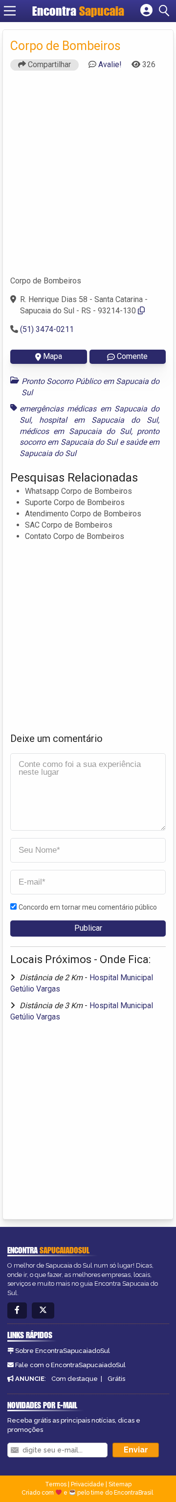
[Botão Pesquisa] (165, 10)
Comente (132, 356)
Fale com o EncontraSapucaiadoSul (70, 1365)
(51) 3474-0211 (47, 329)
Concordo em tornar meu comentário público (88, 907)
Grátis (116, 1378)
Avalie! (110, 64)
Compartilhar (48, 64)
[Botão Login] (146, 11)
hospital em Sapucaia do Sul (98, 420)
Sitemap (120, 1484)
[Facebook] (17, 1310)
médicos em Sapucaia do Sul (75, 431)
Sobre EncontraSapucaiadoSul (62, 1350)
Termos (55, 1484)
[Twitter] (43, 1310)
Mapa (52, 356)
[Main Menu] (10, 11)
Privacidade (87, 1484)
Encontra (55, 10)
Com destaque (74, 1378)
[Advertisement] (88, 177)
